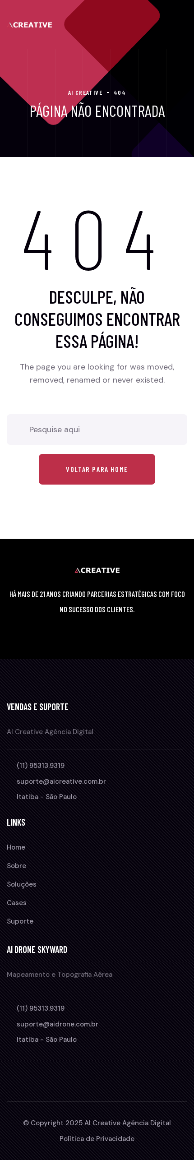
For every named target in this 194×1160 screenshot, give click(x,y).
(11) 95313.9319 (41, 765)
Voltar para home (97, 469)
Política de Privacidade (97, 1138)
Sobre (16, 865)
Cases (17, 902)
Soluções (22, 884)
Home (16, 847)
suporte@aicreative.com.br (61, 781)
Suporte (20, 921)
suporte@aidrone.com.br (57, 1024)
